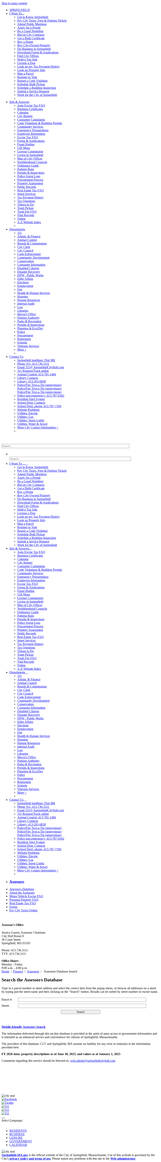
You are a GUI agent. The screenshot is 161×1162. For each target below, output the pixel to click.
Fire (19, 289)
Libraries (22, 310)
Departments (17, 229)
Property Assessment (30, 183)
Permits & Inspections (30, 172)
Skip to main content (14, 3)
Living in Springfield (30, 155)
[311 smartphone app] (5, 1109)
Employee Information (31, 133)
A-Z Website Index (29, 222)
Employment (25, 286)
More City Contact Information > (37, 427)
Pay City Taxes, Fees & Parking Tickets (42, 20)
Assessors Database (21, 889)
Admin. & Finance (28, 236)
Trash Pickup (25, 208)
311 (19, 232)
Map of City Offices (29, 158)
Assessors (16, 882)
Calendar (22, 112)
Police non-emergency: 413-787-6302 (40, 395)
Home (5, 971)
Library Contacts (27, 378)
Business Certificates (30, 109)
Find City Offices (28, 56)
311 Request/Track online (33, 370)
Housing (22, 296)
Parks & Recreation (29, 321)
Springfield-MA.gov (15, 1155)
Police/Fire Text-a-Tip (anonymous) (39, 385)
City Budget (24, 116)
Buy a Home (25, 41)
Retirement (24, 339)
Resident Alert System (31, 399)
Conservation (25, 261)
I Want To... (16, 13)
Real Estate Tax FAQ (30, 190)
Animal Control (27, 240)
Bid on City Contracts (30, 34)
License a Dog (26, 63)
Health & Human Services (33, 293)
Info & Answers (19, 102)
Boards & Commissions (32, 243)
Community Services (30, 126)
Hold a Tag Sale (27, 59)
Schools (22, 342)
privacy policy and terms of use (30, 1158)
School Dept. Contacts (31, 402)
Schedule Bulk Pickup (31, 84)
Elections (23, 282)
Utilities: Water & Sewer (32, 424)
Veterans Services (28, 346)
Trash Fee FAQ (27, 211)
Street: (5, 1005)
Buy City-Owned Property (33, 45)
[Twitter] (8, 1102)
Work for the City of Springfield (37, 95)
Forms (13, 906)
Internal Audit (25, 303)
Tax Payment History (30, 197)
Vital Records (25, 215)
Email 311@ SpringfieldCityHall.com (40, 367)
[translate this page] (3, 1118)
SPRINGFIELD (19, 10)
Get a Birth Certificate (31, 38)
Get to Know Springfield (32, 17)
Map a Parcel (25, 73)
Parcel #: (7, 999)
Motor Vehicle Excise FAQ (26, 896)
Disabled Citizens (28, 268)
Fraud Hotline (26, 144)
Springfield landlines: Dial (36, 360)
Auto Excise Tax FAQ (31, 105)
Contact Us (16, 356)
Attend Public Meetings (32, 24)
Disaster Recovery (28, 271)
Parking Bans (25, 169)
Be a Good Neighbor (30, 31)
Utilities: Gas (25, 416)
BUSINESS (17, 1134)
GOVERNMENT (20, 1141)
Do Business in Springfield (34, 49)
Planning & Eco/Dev (30, 328)
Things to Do (25, 204)
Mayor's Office (26, 314)
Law (20, 307)
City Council (25, 250)
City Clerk (23, 247)
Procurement (25, 335)
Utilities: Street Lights (30, 420)
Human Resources (28, 300)
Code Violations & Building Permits (39, 123)
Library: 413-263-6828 (31, 381)
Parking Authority (28, 317)
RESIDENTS (18, 1130)
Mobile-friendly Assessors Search (23, 1027)
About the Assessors (22, 892)
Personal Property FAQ (23, 899)
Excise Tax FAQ (27, 137)
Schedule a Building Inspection (36, 87)
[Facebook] (9, 1099)
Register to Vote (27, 77)
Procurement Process (30, 179)
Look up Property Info (31, 70)
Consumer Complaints (31, 119)
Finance (18, 971)
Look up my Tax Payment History (38, 66)
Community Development (33, 257)
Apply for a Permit (28, 27)
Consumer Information (31, 264)
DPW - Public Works (30, 275)
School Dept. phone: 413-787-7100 (39, 406)
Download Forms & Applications (38, 52)
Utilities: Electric (27, 413)
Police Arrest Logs (28, 176)
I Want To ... (18, 463)
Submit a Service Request (33, 91)
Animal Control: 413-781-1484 (36, 374)
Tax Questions (26, 201)
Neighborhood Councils (32, 162)
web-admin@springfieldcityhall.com (92, 1060)
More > (22, 349)
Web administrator (122, 1158)
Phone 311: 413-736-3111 (33, 363)
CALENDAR (18, 1144)
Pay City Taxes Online (23, 910)
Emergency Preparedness (32, 130)
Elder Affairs (25, 278)
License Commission (30, 151)
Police (21, 332)
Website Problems (28, 409)
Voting (21, 218)
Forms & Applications (31, 140)
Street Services (26, 194)
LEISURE (16, 1137)
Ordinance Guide (28, 165)
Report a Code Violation (32, 80)
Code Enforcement (29, 254)
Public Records (26, 186)
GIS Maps (23, 148)
